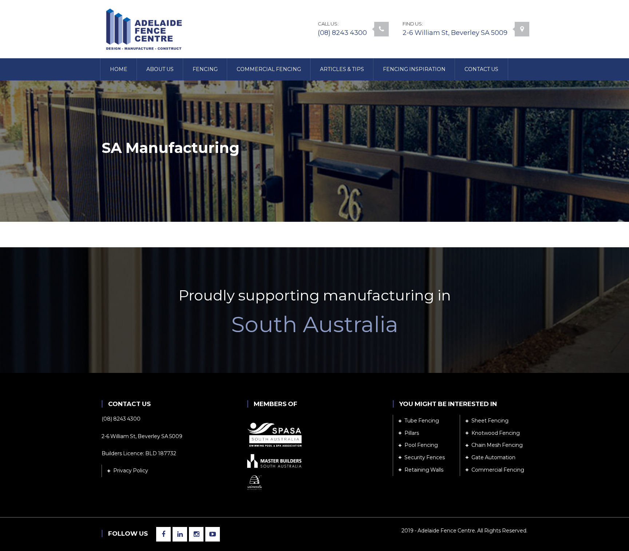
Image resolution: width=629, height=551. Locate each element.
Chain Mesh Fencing (497, 445)
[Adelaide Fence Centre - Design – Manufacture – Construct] (143, 28)
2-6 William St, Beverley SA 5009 (455, 33)
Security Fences (424, 457)
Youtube (212, 534)
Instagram (196, 534)
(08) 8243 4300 (342, 33)
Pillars (411, 433)
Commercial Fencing (497, 470)
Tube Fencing (421, 420)
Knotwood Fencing (495, 433)
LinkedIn (180, 534)
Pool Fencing (421, 445)
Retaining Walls (423, 470)
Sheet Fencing (490, 420)
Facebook (163, 534)
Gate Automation (493, 457)
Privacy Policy (130, 470)
